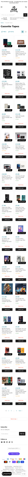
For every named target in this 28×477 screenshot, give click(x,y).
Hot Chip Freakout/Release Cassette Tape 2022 (7, 300)
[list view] (25, 31)
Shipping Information (9, 468)
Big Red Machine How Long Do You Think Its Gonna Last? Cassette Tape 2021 (7, 331)
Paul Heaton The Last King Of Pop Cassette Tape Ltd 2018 (21, 330)
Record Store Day (19, 469)
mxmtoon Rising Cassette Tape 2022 (20, 239)
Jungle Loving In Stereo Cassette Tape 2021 (7, 117)
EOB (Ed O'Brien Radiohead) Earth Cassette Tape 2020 (20, 361)
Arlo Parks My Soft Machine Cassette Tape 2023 (20, 177)
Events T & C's (18, 468)
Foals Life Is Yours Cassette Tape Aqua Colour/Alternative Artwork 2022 (20, 209)
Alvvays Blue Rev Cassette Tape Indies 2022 (20, 300)
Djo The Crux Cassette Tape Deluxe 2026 (7, 85)
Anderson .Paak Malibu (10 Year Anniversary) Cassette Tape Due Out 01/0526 (7, 392)
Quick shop (7, 60)
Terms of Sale (11, 471)
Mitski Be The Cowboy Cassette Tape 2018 (6, 147)
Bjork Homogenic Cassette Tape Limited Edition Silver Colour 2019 (21, 392)
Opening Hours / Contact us (8, 469)
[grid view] (22, 31)
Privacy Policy (4, 471)
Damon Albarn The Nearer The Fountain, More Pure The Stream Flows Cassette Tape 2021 (21, 86)
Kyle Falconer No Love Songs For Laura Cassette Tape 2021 (7, 361)
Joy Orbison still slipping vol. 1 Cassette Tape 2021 (7, 240)
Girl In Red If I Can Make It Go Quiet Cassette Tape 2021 (20, 147)
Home (2, 22)
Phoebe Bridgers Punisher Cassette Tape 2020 (6, 53)
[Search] (25, 15)
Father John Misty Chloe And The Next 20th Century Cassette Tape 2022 (7, 209)
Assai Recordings (8, 466)
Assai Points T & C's (17, 466)
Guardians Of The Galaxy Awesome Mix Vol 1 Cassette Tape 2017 (21, 54)
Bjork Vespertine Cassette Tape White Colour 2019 (21, 270)
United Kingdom (13, 448)
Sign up (22, 433)
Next (20, 410)
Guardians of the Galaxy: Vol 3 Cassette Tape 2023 (7, 270)
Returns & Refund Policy (21, 471)
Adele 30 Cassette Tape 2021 (20, 116)
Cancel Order (19, 472)
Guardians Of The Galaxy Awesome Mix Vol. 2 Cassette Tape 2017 (7, 178)
